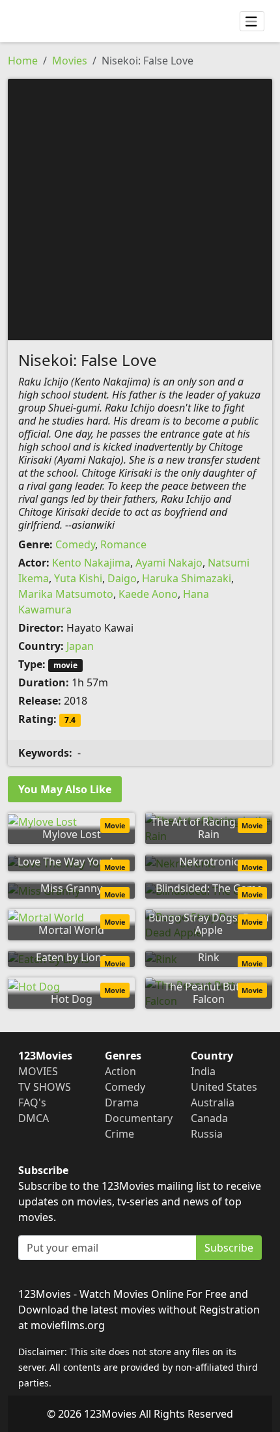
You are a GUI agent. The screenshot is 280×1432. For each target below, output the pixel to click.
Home (23, 60)
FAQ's (32, 1102)
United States (224, 1087)
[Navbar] (252, 21)
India (203, 1071)
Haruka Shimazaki (186, 578)
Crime (119, 1134)
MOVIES (38, 1071)
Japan (80, 646)
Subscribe (228, 1248)
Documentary (139, 1118)
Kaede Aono (148, 594)
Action (120, 1071)
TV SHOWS (44, 1087)
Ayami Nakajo (169, 562)
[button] (140, 208)
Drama (122, 1102)
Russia (207, 1134)
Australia (212, 1102)
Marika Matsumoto (65, 594)
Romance (123, 544)
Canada (209, 1118)
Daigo (122, 578)
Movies (69, 60)
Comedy (75, 544)
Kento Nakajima (91, 562)
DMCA (33, 1118)
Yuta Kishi (78, 578)
